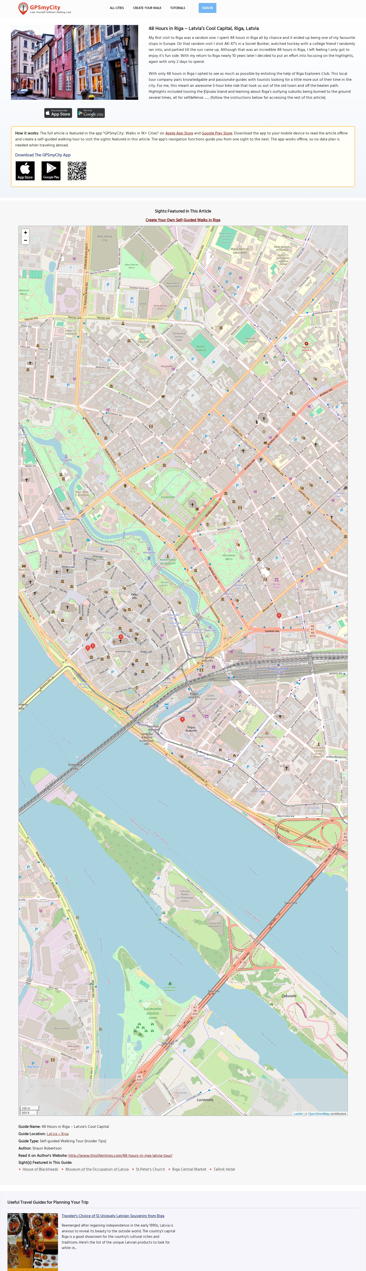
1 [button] (92, 645)
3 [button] (121, 636)
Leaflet (298, 1113)
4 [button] (182, 719)
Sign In (207, 8)
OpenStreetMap (319, 1113)
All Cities (117, 8)
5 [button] (279, 615)
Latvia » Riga (58, 1134)
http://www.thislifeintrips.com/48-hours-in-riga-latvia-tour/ (120, 1156)
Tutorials (177, 8)
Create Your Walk (147, 8)
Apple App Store (179, 133)
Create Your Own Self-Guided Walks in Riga (183, 220)
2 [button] (87, 647)
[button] (25, 233)
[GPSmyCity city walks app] (44, 8)
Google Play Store (217, 133)
